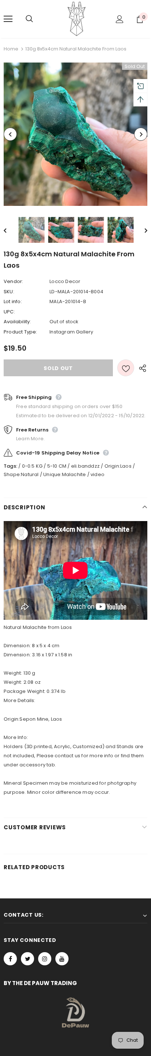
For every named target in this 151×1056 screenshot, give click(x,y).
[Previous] (10, 134)
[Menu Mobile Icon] (8, 19)
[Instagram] (44, 958)
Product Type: (20, 331)
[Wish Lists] (125, 367)
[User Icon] (120, 19)
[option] (75, 134)
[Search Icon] (37, 19)
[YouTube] (62, 958)
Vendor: (13, 281)
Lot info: (13, 301)
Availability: (17, 321)
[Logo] (76, 18)
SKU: (9, 291)
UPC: (9, 311)
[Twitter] (27, 958)
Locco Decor (64, 281)
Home (11, 48)
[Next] (140, 134)
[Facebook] (10, 958)
